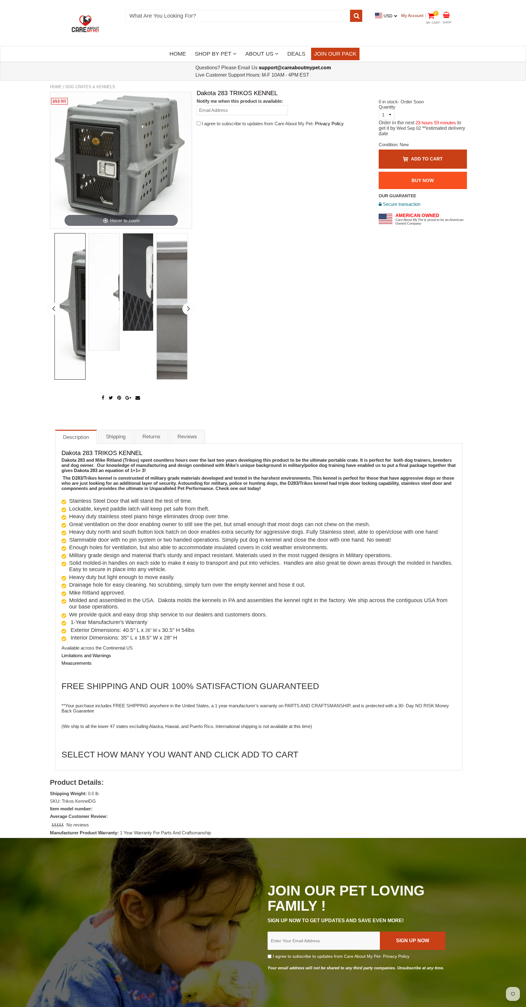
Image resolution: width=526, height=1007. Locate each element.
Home (56, 86)
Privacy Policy (329, 123)
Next (188, 309)
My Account (412, 15)
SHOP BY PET (214, 54)
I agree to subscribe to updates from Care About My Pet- (340, 956)
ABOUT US (260, 54)
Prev (53, 309)
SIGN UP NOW (412, 940)
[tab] (75, 436)
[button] (58, 824)
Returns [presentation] (151, 437)
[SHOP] (446, 14)
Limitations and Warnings (86, 655)
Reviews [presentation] (187, 437)
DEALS (296, 54)
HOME (178, 54)
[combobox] (237, 16)
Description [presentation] (76, 437)
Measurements (76, 663)
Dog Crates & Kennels (90, 86)
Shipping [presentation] (115, 437)
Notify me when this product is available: (240, 101)
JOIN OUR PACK (335, 54)
